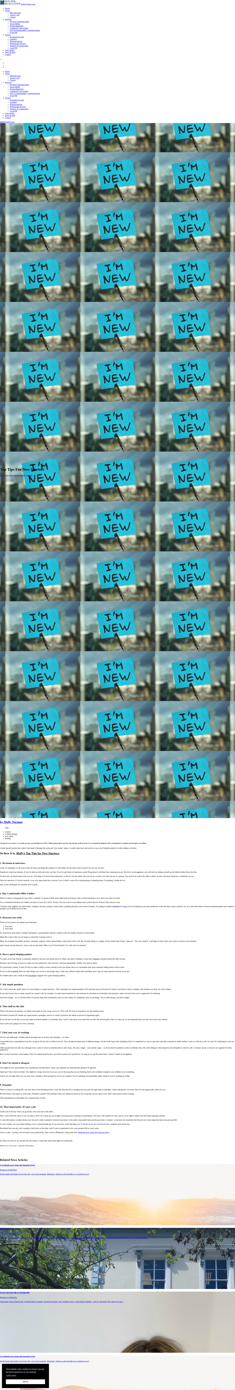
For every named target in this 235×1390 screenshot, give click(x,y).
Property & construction (19, 46)
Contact (8, 55)
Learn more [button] (11, 1375)
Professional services (18, 44)
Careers (13, 17)
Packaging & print (17, 37)
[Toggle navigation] (1, 59)
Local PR (13, 48)
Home (7, 8)
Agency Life (15, 15)
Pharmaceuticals (16, 41)
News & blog (10, 52)
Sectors (8, 35)
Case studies (9, 50)
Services (8, 19)
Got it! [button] (25, 1382)
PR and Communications (19, 22)
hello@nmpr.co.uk (28, 4)
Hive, (126, 906)
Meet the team (15, 13)
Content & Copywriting (19, 28)
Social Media (15, 24)
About (7, 11)
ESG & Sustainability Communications (25, 30)
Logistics (13, 39)
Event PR (13, 33)
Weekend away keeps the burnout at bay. (93, 1132)
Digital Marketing (17, 26)
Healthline (33, 975)
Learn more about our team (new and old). (16, 475)
